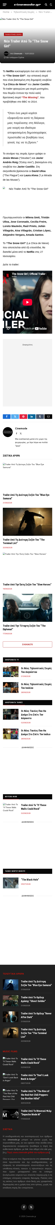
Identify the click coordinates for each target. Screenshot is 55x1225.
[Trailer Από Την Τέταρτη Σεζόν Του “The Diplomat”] (27, 608)
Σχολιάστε (27, 644)
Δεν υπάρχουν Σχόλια (15, 57)
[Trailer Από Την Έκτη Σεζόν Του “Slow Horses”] (27, 567)
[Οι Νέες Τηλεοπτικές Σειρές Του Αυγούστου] (10, 671)
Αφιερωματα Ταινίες (14, 702)
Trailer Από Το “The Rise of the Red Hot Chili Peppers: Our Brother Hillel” (35, 1095)
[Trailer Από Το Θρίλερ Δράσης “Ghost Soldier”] (10, 1000)
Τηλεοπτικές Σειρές (13, 34)
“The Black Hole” (30, 879)
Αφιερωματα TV (12, 660)
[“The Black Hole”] (10, 883)
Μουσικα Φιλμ (11, 796)
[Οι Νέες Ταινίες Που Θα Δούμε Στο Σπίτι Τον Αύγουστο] (10, 714)
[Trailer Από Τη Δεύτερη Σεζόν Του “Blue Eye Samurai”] (27, 477)
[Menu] (4, 4)
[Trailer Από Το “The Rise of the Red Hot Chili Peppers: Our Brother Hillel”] (10, 1094)
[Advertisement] (27, 374)
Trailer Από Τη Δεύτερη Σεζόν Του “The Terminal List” (34, 1033)
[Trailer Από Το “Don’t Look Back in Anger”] (10, 1078)
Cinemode (18, 53)
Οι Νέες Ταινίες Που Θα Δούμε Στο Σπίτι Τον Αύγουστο (33, 714)
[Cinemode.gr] (27, 5)
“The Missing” (30, 97)
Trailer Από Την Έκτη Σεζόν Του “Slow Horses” (27, 584)
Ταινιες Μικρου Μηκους (15, 871)
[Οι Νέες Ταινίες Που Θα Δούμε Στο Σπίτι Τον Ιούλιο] (10, 733)
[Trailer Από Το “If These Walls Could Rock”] (10, 808)
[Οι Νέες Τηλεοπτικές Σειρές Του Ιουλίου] (10, 687)
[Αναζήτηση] (46, 4)
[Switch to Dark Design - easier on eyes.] (50, 4)
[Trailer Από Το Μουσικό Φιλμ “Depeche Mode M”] (10, 1114)
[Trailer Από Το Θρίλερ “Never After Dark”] (10, 1016)
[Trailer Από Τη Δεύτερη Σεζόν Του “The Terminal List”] (27, 522)
